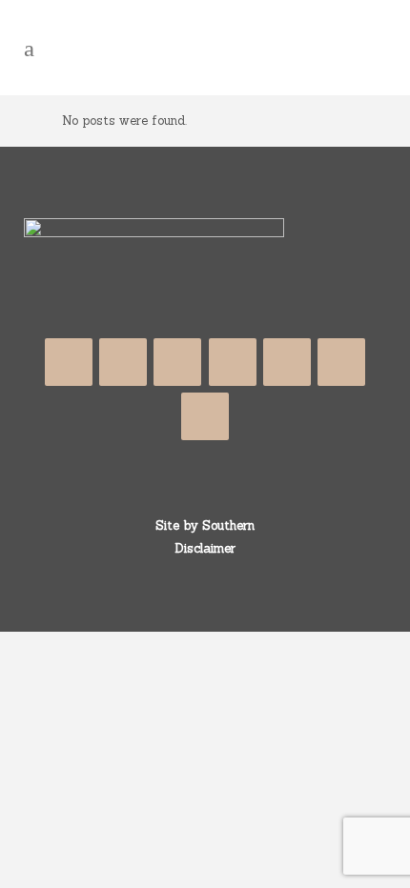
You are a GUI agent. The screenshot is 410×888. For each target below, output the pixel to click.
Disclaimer (205, 548)
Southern (228, 525)
